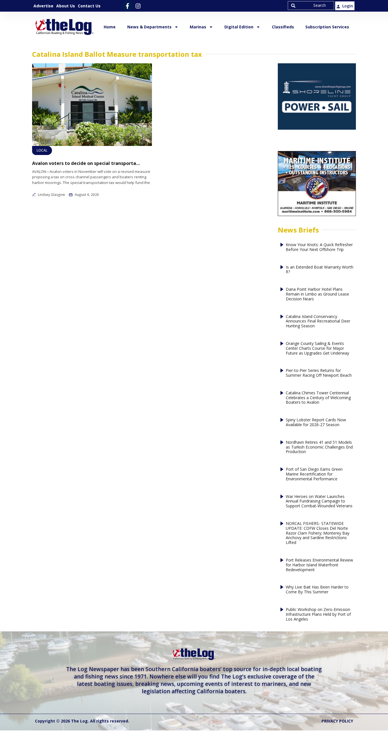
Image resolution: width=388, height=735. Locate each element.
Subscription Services (327, 27)
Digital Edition (238, 27)
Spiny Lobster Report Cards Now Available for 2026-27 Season (316, 422)
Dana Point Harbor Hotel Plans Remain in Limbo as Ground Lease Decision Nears (317, 294)
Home (110, 27)
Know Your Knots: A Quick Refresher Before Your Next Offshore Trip (319, 247)
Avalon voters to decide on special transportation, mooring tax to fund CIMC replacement (86, 163)
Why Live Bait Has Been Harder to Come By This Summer (317, 589)
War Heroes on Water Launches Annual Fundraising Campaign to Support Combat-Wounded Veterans (319, 501)
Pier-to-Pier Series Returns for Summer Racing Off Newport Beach (319, 373)
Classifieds (283, 27)
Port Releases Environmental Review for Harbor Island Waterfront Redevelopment (319, 565)
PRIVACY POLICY (337, 721)
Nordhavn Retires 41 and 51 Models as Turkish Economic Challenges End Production (319, 447)
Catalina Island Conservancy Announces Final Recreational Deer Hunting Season (318, 321)
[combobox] (311, 5)
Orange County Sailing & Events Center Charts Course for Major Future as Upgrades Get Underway (317, 348)
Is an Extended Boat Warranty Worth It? (319, 270)
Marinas (198, 27)
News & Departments (149, 27)
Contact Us (89, 6)
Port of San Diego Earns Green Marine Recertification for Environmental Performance (314, 474)
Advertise (43, 6)
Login (347, 6)
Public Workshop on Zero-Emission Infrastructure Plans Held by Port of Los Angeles (318, 614)
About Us (65, 6)
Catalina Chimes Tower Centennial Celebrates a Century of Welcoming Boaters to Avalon (318, 398)
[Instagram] (138, 6)
